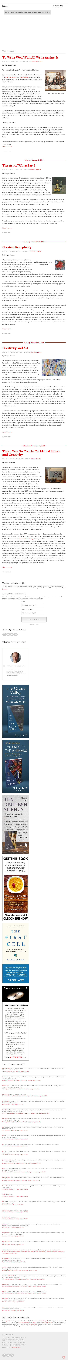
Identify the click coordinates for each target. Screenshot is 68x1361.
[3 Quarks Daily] (58, 7)
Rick (3, 1201)
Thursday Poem (6, 1205)
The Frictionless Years (8, 1130)
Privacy (37, 624)
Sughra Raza (5, 1194)
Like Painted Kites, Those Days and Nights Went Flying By (17, 1286)
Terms (33, 624)
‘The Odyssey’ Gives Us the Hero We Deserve (13, 1089)
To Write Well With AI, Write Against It (30, 57)
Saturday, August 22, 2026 (34, 1122)
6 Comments (6, 151)
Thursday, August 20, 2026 (17, 1227)
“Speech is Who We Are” (8, 1071)
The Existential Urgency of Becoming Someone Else (15, 1279)
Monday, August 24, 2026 (32, 1089)
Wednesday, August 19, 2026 (9, 1253)
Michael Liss (5, 1094)
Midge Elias (5, 1284)
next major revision (47, 1322)
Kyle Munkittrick (36, 61)
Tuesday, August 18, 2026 (39, 1286)
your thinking (24, 77)
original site (8, 1321)
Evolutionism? (5, 1104)
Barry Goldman (6, 1232)
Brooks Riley (5, 1186)
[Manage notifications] (63, 1357)
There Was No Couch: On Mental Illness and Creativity (31, 453)
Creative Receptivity (17, 247)
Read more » (7, 146)
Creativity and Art (15, 348)
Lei (3, 1127)
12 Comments (6, 572)
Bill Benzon (5, 1224)
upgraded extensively (23, 1322)
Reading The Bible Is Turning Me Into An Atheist (14, 1080)
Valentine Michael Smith (8, 1276)
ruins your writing (11, 77)
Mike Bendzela (6, 1068)
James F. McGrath (6, 1160)
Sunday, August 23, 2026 (17, 1104)
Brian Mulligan (6, 1101)
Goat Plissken (5, 1250)
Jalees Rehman (36, 458)
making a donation (15, 1347)
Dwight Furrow (35, 169)
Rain (3, 1168)
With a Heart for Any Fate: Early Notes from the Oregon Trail (17, 1096)
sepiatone (5, 1267)
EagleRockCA (5, 1118)
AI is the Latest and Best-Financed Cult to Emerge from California (18, 1113)
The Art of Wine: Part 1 (18, 165)
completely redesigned (42, 1321)
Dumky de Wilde (33, 1324)
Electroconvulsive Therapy (25, 539)
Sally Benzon (5, 1110)
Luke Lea (4, 1077)
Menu (6, 6)
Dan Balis (33, 1322)
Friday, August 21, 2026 (34, 1180)
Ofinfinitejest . (5, 1085)
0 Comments (6, 232)
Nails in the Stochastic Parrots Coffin (11, 1270)
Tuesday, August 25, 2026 (22, 1071)
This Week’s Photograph (8, 1189)
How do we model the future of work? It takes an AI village (17, 1172)
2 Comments (6, 437)
